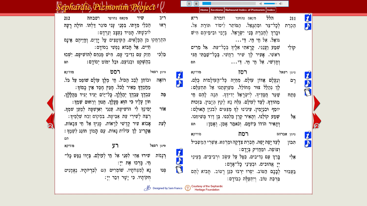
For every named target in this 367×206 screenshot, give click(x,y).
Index (271, 9)
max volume (280, 3)
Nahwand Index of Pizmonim (245, 9)
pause (189, 4)
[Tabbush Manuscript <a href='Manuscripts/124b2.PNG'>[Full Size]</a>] (179, 54)
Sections (217, 9)
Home (204, 9)
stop (196, 4)
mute (261, 3)
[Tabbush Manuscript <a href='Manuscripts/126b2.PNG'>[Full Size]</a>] (307, 54)
